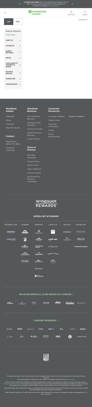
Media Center (54, 120)
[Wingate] (39, 239)
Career (51, 130)
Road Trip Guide (13, 128)
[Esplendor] (53, 239)
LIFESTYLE (53, 225)
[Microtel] (25, 247)
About (8, 120)
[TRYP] (53, 232)
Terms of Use (32, 165)
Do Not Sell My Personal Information (33, 179)
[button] (19, 4)
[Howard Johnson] (25, 254)
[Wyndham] (67, 232)
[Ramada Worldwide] (39, 269)
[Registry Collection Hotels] (80, 232)
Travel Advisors (33, 139)
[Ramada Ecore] (39, 276)
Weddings (10, 116)
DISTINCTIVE (81, 225)
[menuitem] (5, 12)
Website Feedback (76, 116)
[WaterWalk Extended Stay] (11, 239)
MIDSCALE (39, 225)
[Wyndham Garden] (39, 247)
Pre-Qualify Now (53, 6)
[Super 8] (25, 239)
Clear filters (11, 35)
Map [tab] (18, 22)
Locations (10, 124)
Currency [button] (82, 20)
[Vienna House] (53, 254)
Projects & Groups (35, 129)
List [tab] (8, 22)
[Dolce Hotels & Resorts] (80, 239)
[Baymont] (39, 261)
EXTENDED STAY (11, 225)
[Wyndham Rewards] (46, 203)
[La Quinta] (39, 232)
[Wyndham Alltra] (53, 261)
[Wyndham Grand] (80, 247)
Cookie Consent (34, 173)
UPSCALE (67, 225)
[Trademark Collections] (67, 239)
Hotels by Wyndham (46, 216)
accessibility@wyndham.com (13, 383)
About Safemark (34, 169)
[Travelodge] (25, 261)
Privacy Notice (33, 161)
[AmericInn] (39, 254)
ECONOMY (25, 225)
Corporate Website (56, 116)
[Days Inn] (25, 232)
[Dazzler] (53, 247)
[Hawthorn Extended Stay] (11, 232)
